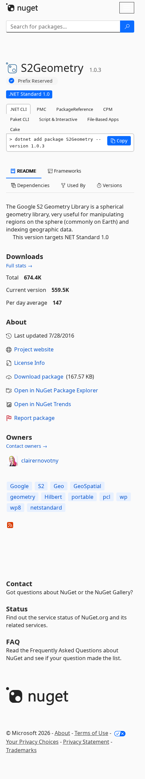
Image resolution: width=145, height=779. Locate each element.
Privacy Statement (86, 741)
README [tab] (26, 171)
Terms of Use (91, 733)
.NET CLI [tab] (18, 109)
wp (123, 497)
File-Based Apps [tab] (103, 119)
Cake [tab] (15, 129)
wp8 (15, 507)
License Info (29, 362)
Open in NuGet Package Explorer (56, 390)
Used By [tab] (75, 185)
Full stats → (19, 265)
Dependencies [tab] (33, 185)
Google (19, 486)
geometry (22, 497)
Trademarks (21, 750)
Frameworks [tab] (67, 171)
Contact (19, 583)
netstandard (46, 507)
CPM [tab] (108, 109)
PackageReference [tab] (74, 109)
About (62, 733)
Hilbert (53, 497)
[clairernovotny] (12, 461)
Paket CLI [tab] (19, 119)
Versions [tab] (112, 185)
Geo (59, 486)
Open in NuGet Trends (42, 404)
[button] (119, 140)
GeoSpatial (87, 486)
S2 (41, 486)
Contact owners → (26, 446)
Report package (34, 418)
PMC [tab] (41, 109)
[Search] (127, 26)
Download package (38, 376)
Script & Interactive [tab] (58, 119)
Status (17, 608)
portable (82, 497)
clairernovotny (39, 460)
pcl (106, 497)
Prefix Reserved (35, 81)
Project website (34, 349)
